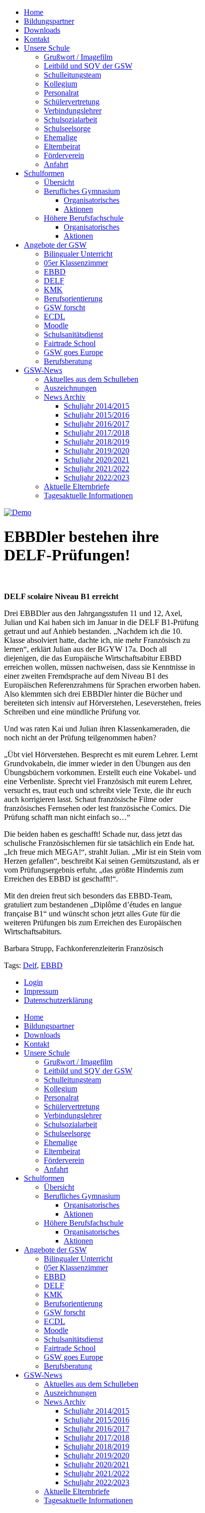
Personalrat (61, 93)
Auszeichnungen (70, 388)
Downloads (42, 30)
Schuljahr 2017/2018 (96, 433)
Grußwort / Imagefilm (78, 57)
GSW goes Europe (73, 352)
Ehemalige (60, 137)
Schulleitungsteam (72, 75)
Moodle (56, 325)
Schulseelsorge (67, 128)
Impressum (41, 991)
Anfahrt (56, 164)
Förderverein (64, 155)
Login (33, 982)
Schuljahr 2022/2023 (96, 477)
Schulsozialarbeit (70, 119)
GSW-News (43, 370)
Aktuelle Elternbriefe (76, 486)
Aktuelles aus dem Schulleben (91, 379)
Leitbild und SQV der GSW (88, 66)
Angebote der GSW (55, 245)
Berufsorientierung (73, 298)
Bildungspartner (49, 21)
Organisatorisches (91, 200)
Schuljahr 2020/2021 (96, 459)
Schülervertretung (72, 101)
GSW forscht (64, 307)
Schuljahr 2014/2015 (96, 406)
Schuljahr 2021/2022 (96, 468)
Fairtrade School (70, 343)
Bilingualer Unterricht (78, 254)
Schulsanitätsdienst (73, 334)
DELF (54, 280)
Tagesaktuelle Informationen (88, 495)
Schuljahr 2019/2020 (96, 450)
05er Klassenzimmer (76, 263)
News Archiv (65, 397)
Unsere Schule (47, 48)
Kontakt (36, 39)
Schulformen (44, 173)
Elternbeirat (62, 146)
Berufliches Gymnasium (82, 191)
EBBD (55, 271)
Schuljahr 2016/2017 (96, 424)
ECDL (54, 316)
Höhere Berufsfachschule (83, 218)
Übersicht (59, 182)
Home (33, 12)
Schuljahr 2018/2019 (96, 442)
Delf (30, 965)
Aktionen (78, 209)
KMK (53, 289)
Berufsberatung (68, 361)
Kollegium (60, 84)
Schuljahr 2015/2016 (96, 415)
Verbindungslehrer (73, 110)
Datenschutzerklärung (58, 1000)
